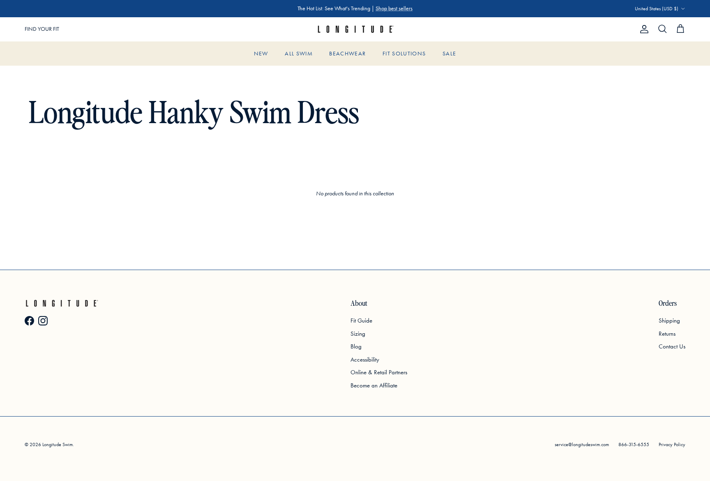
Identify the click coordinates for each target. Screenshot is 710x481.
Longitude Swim (57, 444)
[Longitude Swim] (355, 29)
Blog (356, 346)
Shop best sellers (394, 8)
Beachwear (347, 53)
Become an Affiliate (373, 385)
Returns (667, 333)
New (261, 53)
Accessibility (364, 359)
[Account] (642, 29)
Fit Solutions (404, 53)
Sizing (357, 333)
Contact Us (672, 346)
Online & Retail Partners (378, 372)
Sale (449, 53)
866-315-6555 (633, 444)
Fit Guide (361, 320)
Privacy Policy (672, 444)
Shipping (669, 320)
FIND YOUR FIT (42, 28)
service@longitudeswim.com (582, 444)
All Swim (299, 53)
